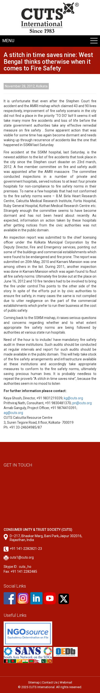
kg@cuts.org (73, 398)
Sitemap (34, 682)
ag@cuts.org (13, 413)
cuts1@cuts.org (22, 557)
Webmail (66, 682)
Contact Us (50, 682)
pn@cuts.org (82, 403)
